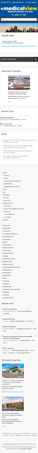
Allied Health (6, 228)
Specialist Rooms (8, 298)
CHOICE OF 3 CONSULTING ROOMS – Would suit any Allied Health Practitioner (13, 382)
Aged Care (6, 225)
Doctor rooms (7, 250)
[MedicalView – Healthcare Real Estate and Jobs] (19, 9)
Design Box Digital (26, 449)
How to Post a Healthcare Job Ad (14, 209)
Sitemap (35, 435)
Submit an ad (7, 2)
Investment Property (9, 259)
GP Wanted (6, 195)
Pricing (6, 178)
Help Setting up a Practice (11, 186)
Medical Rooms (7, 270)
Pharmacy (6, 284)
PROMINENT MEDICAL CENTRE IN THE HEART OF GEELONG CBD (17, 93)
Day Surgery (6, 239)
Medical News (8, 184)
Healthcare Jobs (19, 2)
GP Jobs (6, 198)
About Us (6, 175)
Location (4, 64)
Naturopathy (6, 275)
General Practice (8, 253)
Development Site (8, 248)
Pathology (6, 281)
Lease (5, 189)
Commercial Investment (10, 234)
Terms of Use (27, 435)
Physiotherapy (7, 286)
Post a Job (7, 200)
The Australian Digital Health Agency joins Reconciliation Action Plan (15, 157)
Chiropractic (6, 231)
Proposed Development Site (11, 289)
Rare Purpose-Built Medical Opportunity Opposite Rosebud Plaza (12, 415)
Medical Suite (7, 273)
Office (5, 278)
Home (5, 173)
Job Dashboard (10, 214)
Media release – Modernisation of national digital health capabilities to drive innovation (18, 146)
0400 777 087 (20, 15)
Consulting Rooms (8, 236)
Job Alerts (8, 217)
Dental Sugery (7, 245)
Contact (5, 220)
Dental (5, 242)
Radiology (6, 292)
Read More (23, 98)
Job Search (7, 206)
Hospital (5, 256)
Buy (4, 192)
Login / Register (32, 2)
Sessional (6, 295)
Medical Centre (7, 261)
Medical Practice (8, 264)
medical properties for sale (11, 267)
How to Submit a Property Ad (12, 181)
